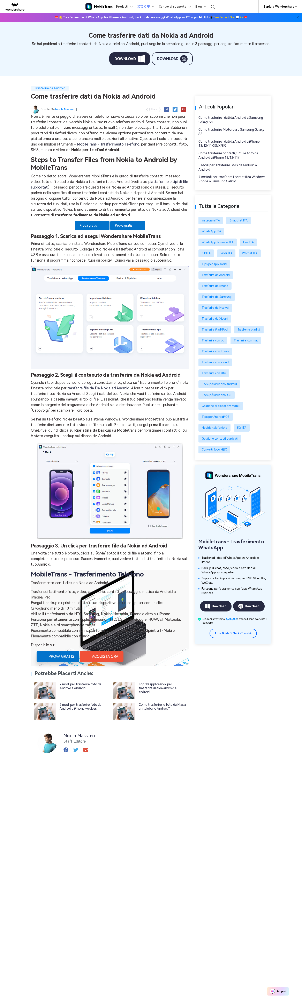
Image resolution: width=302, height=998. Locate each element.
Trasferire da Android (49, 88)
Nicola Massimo (65, 109)
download (125, 59)
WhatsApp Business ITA (217, 242)
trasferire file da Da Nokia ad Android (98, 388)
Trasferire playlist (248, 329)
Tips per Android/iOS (215, 416)
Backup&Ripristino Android (219, 384)
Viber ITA (226, 253)
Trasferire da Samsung (217, 296)
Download (219, 606)
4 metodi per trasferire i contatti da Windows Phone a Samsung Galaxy (231, 179)
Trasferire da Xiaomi (215, 318)
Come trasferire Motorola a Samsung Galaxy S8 (231, 132)
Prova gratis (88, 225)
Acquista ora (105, 656)
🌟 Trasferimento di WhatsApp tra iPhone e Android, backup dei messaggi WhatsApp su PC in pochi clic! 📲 (151, 17)
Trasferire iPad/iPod (215, 329)
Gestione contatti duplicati (220, 438)
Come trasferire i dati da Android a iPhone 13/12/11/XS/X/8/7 (229, 144)
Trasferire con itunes (215, 351)
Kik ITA (206, 253)
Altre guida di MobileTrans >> (233, 633)
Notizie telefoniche (214, 427)
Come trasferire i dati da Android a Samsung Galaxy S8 (230, 120)
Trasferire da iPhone (215, 286)
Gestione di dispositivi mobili (221, 406)
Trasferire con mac (246, 340)
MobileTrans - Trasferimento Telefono (108, 144)
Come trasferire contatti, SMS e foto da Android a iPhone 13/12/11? (228, 155)
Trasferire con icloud (215, 362)
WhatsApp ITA (211, 231)
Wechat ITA (249, 253)
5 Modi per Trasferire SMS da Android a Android (227, 167)
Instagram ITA (211, 220)
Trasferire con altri (214, 373)
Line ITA (248, 242)
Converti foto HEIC (214, 449)
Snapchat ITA (239, 220)
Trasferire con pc (213, 340)
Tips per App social (214, 264)
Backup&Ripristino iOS (216, 395)
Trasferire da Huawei (215, 307)
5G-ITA (241, 427)
